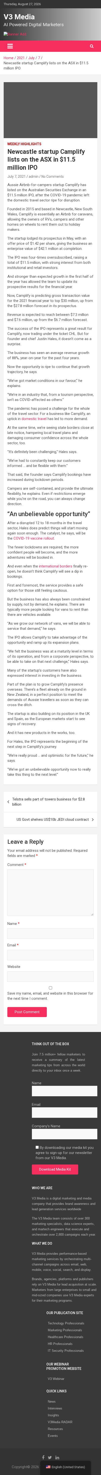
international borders (55, 566)
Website (13, 967)
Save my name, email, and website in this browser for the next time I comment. (50, 996)
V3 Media (19, 16)
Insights (53, 1415)
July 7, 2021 (16, 176)
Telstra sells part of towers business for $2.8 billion (48, 802)
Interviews (55, 1408)
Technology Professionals (66, 1323)
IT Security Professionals (66, 1351)
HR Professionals (60, 1344)
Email (13, 945)
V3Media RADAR (60, 1422)
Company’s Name (46, 1126)
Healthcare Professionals (65, 1337)
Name (13, 923)
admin (33, 176)
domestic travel (34, 419)
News (52, 1401)
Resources (55, 1429)
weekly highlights (24, 144)
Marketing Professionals (65, 1330)
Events (53, 1436)
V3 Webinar (56, 1379)
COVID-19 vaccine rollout (33, 538)
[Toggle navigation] (10, 46)
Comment (16, 865)
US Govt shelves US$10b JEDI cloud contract (53, 819)
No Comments (52, 176)
